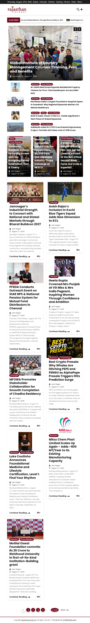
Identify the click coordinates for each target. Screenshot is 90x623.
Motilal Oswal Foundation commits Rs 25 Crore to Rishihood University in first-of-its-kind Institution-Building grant (24, 554)
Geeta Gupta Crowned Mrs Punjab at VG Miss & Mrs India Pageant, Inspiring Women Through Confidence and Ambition (64, 291)
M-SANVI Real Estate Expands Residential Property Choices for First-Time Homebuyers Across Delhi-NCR (55, 90)
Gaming (59, 2)
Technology (65, 358)
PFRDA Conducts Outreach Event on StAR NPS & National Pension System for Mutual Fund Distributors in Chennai (24, 297)
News (44, 113)
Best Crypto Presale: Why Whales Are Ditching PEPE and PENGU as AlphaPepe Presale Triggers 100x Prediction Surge (64, 371)
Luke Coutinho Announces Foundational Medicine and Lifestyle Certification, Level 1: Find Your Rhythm (24, 467)
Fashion (51, 2)
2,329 (54, 609)
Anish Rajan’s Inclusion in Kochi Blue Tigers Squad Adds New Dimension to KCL (64, 213)
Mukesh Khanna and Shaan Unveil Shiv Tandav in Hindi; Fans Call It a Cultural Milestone (70, 157)
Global (35, 2)
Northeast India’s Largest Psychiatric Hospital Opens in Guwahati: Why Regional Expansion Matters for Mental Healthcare (57, 104)
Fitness (67, 2)
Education (15, 58)
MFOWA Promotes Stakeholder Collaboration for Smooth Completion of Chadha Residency (25, 387)
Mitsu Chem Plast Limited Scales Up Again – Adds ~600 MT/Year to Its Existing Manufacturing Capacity (63, 450)
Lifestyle (43, 2)
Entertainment (68, 142)
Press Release (47, 84)
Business (35, 84)
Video (73, 2)
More (79, 2)
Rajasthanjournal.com (29, 620)
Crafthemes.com (69, 620)
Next (63, 610)
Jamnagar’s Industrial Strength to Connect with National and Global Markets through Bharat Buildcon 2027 (25, 215)
